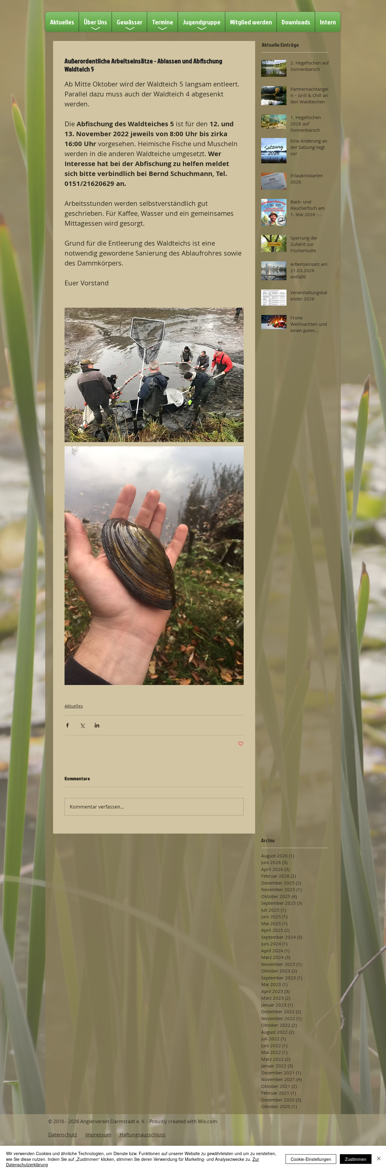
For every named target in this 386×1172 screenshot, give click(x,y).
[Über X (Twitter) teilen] (82, 725)
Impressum (98, 1134)
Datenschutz (62, 1134)
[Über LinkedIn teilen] (97, 725)
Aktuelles (74, 706)
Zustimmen (355, 1159)
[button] (162, 22)
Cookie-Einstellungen (311, 1159)
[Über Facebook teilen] (67, 725)
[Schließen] (378, 1159)
